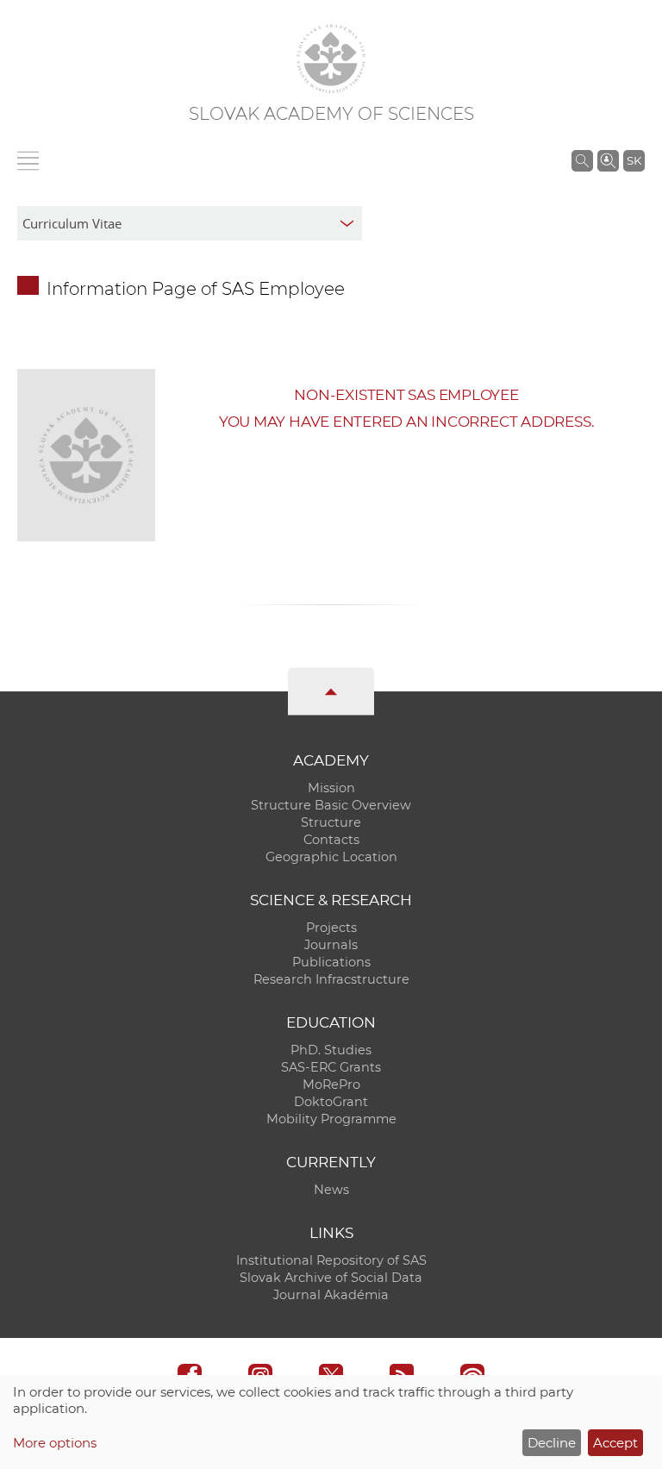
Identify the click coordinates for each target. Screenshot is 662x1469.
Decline (552, 1443)
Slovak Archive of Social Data (331, 1277)
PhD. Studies (331, 1050)
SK (634, 160)
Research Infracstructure (331, 979)
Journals (331, 945)
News (331, 1189)
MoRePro (331, 1084)
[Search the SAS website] (582, 160)
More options (55, 1443)
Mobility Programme (331, 1119)
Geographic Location (331, 857)
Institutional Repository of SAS (331, 1260)
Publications (331, 962)
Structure (331, 822)
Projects (331, 927)
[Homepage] (331, 58)
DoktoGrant (331, 1102)
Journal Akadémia (331, 1295)
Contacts (331, 839)
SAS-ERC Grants (331, 1067)
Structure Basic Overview (331, 805)
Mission (331, 788)
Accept (615, 1443)
